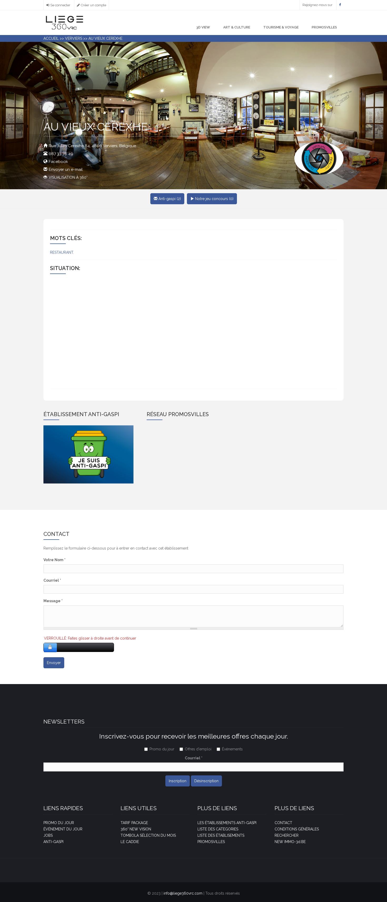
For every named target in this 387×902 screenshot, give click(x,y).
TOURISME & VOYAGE (281, 27)
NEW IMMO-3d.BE (290, 842)
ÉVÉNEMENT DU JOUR (62, 829)
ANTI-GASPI (53, 842)
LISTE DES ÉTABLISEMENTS (220, 835)
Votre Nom (54, 560)
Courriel (52, 580)
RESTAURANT (61, 252)
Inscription (177, 781)
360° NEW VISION (136, 829)
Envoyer (54, 663)
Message (53, 601)
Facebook (58, 161)
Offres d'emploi (198, 749)
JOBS (48, 835)
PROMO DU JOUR (58, 823)
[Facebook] (340, 5)
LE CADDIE (130, 842)
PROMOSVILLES (324, 27)
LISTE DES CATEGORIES (217, 829)
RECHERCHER (287, 835)
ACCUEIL (51, 38)
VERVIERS (73, 38)
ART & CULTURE (236, 27)
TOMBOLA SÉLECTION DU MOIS (148, 835)
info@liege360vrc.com (182, 893)
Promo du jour (162, 749)
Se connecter (60, 5)
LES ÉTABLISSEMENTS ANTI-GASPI (226, 823)
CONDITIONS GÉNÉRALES (297, 829)
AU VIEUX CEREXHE (105, 38)
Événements (232, 749)
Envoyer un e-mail (66, 169)
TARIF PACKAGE (134, 823)
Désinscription (206, 781)
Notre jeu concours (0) (214, 199)
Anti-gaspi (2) (169, 199)
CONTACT (283, 823)
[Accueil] (64, 22)
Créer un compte (93, 5)
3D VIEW (203, 27)
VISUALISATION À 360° (68, 177)
